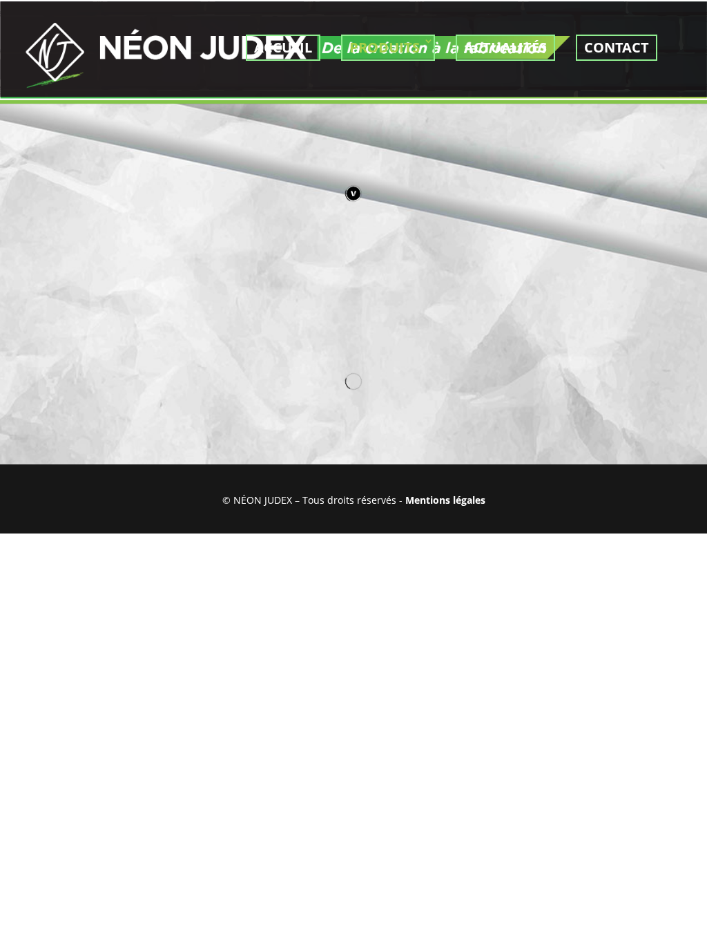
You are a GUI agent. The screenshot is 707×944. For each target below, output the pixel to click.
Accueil (283, 47)
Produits (384, 47)
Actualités (505, 47)
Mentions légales (445, 500)
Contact (616, 47)
